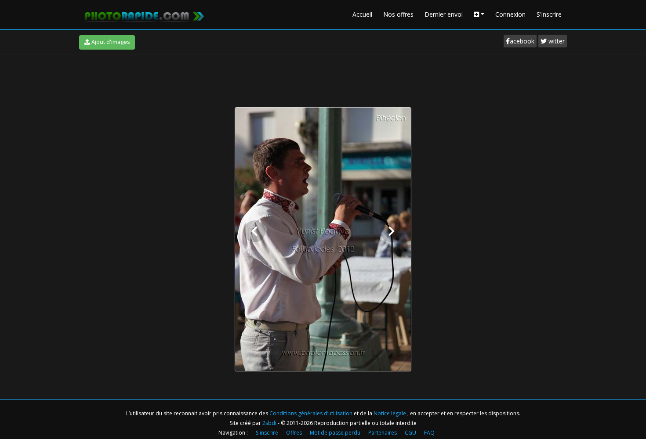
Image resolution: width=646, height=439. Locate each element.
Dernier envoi (444, 14)
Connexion (510, 14)
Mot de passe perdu (335, 432)
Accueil (362, 14)
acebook (522, 41)
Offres (294, 432)
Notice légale (390, 413)
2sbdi (269, 423)
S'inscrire (549, 14)
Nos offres (398, 14)
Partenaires (382, 432)
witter (556, 41)
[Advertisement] (323, 78)
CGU (410, 432)
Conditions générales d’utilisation (311, 413)
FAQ (429, 432)
